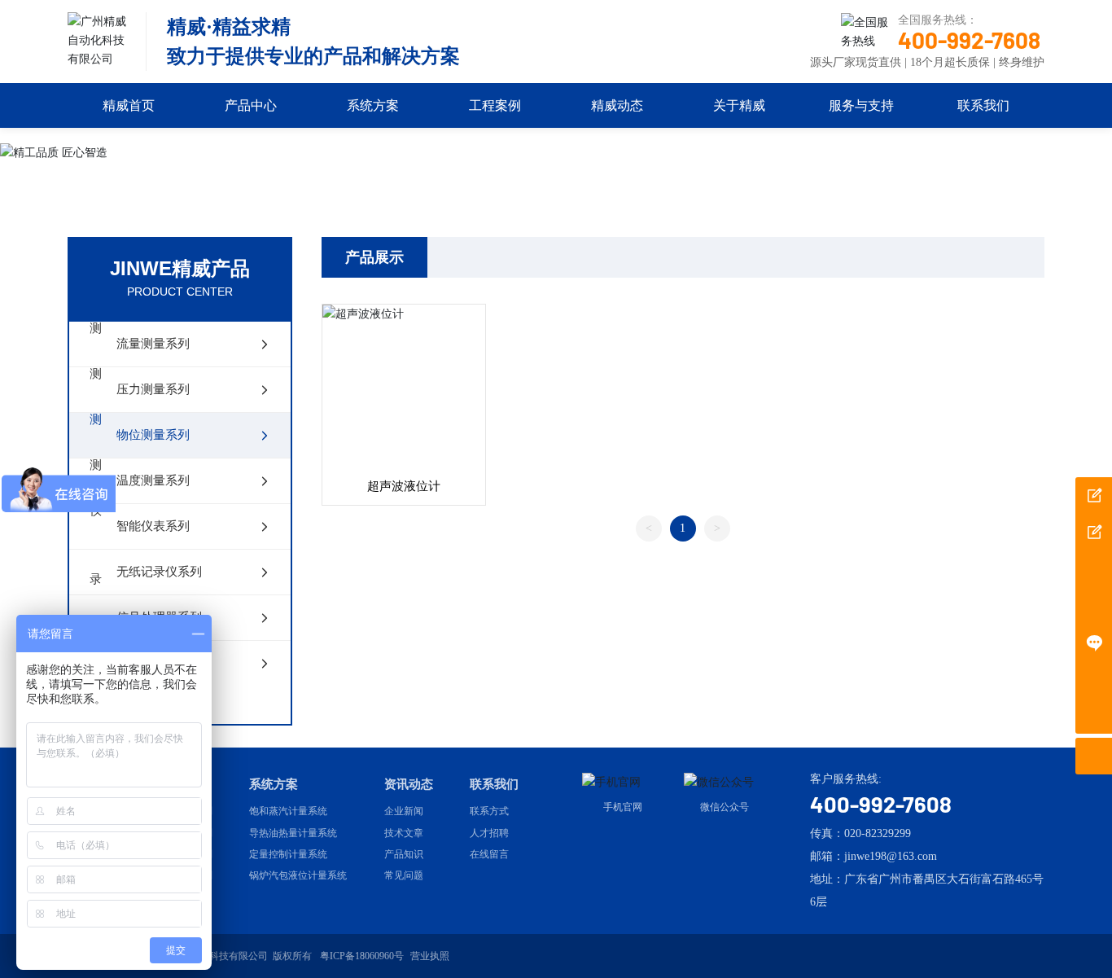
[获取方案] (1093, 532)
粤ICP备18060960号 (362, 956)
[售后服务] (1093, 642)
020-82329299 (877, 833)
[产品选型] (1093, 495)
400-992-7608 (969, 40)
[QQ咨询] (1093, 568)
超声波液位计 (403, 486)
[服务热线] (1093, 605)
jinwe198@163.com (890, 856)
